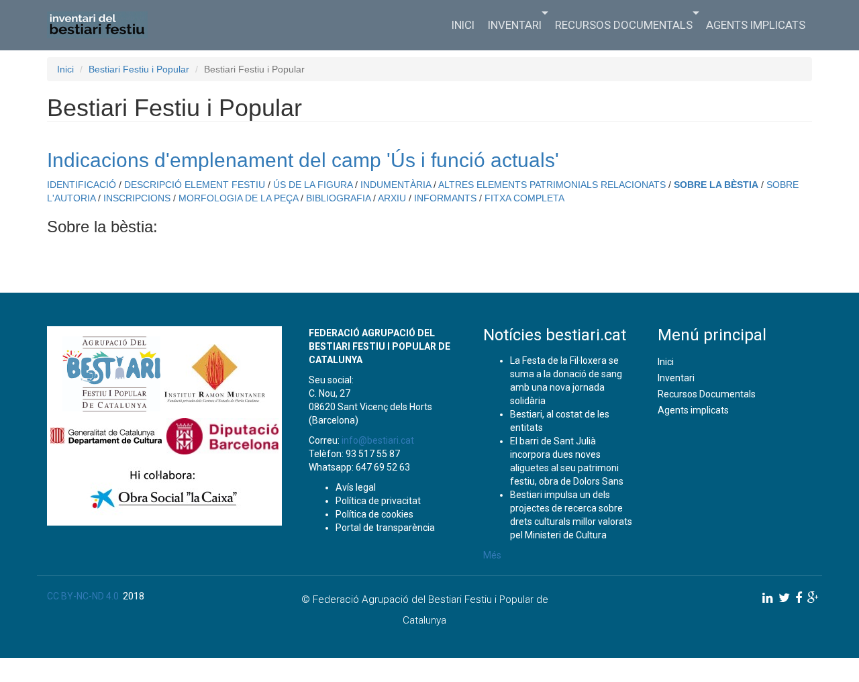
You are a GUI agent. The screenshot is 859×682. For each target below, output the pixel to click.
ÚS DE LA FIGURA (312, 184)
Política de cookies (374, 514)
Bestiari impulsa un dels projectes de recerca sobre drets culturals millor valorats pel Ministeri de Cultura (571, 514)
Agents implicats (755, 25)
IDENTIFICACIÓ (81, 184)
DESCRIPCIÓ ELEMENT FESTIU (194, 184)
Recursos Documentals (624, 25)
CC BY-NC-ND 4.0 (83, 596)
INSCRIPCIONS (136, 198)
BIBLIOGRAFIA (338, 198)
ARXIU (392, 198)
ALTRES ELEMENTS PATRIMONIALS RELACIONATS (552, 184)
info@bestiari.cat (378, 440)
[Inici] (102, 24)
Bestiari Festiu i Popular (139, 69)
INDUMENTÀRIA (395, 184)
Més (492, 555)
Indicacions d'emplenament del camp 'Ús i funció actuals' (303, 160)
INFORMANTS (445, 198)
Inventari (515, 25)
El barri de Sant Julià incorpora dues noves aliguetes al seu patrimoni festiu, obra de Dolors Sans (566, 461)
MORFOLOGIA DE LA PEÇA (238, 198)
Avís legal (356, 487)
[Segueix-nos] (767, 598)
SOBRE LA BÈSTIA (716, 184)
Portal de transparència (385, 527)
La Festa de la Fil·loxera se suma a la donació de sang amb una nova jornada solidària (566, 380)
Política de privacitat (378, 500)
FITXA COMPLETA (524, 198)
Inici (463, 25)
